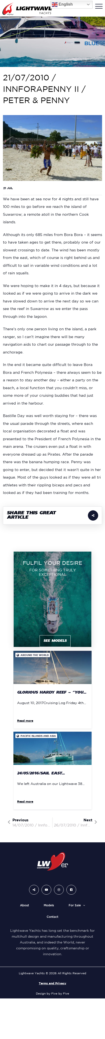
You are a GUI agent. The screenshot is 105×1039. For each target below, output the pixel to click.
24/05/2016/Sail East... (41, 773)
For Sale (75, 905)
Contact (52, 916)
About (24, 905)
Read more (25, 720)
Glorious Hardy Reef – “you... (51, 693)
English (65, 4)
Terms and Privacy (52, 983)
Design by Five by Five (52, 993)
